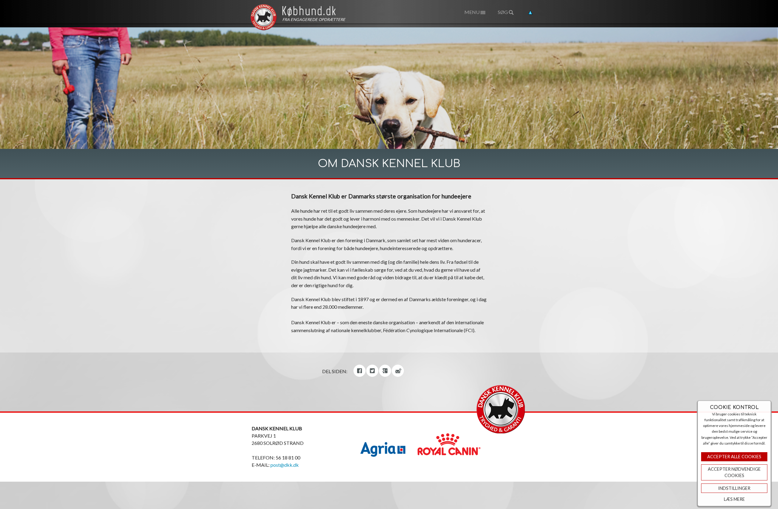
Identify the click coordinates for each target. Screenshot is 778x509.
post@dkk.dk (284, 465)
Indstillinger (734, 488)
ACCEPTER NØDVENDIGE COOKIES (734, 472)
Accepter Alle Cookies (734, 456)
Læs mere (734, 499)
